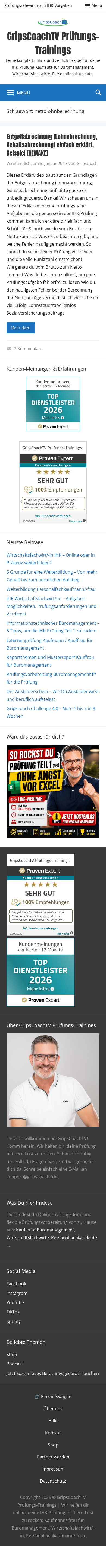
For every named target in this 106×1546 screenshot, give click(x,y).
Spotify (14, 1321)
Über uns (53, 1409)
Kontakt (53, 1433)
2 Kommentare (28, 348)
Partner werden (53, 1457)
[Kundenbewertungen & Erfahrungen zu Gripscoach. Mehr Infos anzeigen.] (53, 522)
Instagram (17, 1293)
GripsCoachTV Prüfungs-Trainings (53, 43)
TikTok (13, 1312)
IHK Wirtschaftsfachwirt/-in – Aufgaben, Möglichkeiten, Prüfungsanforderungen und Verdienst (51, 606)
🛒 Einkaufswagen (53, 1397)
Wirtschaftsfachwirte (28, 1237)
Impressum (53, 1469)
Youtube (15, 1303)
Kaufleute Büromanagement (45, 1230)
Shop (12, 1355)
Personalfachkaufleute (74, 1237)
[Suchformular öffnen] (98, 92)
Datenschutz (53, 1481)
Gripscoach (87, 163)
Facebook (16, 1284)
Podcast (15, 1364)
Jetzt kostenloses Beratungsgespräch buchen (53, 1373)
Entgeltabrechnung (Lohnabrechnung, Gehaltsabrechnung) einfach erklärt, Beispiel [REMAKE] (52, 145)
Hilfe (53, 1421)
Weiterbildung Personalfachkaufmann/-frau (51, 589)
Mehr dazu (20, 327)
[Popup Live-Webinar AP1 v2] (53, 836)
